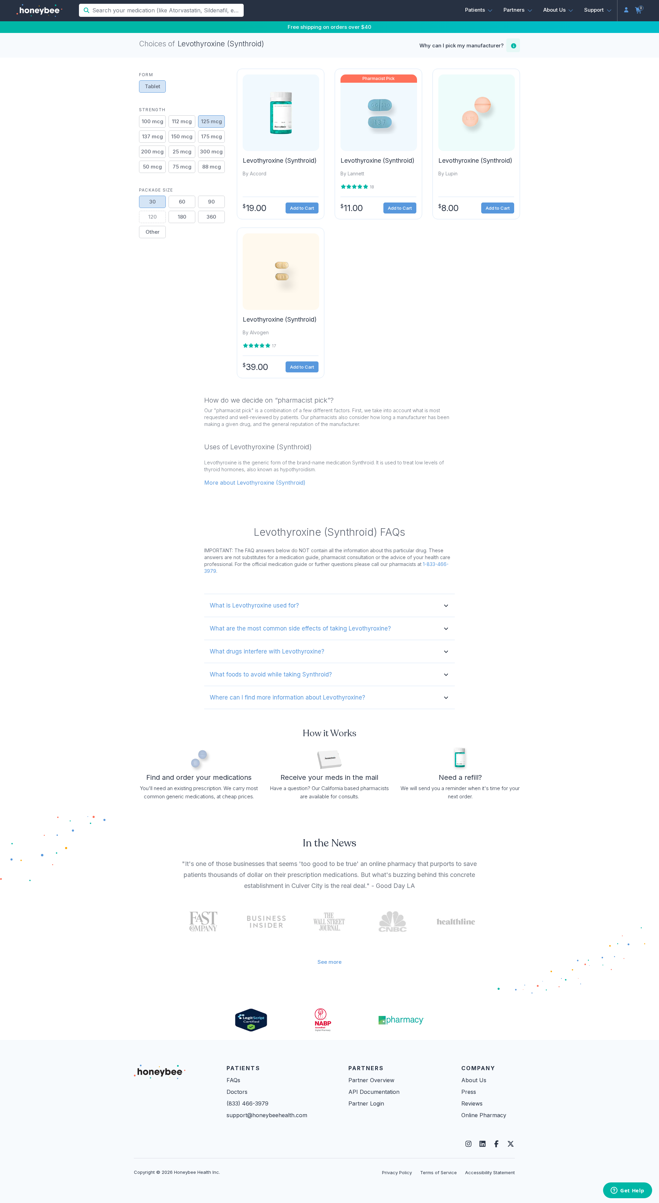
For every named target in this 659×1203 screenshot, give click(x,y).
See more (329, 962)
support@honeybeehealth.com (267, 1115)
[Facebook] (496, 1144)
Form (146, 74)
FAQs (233, 1080)
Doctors (237, 1091)
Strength (152, 109)
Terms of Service (438, 1172)
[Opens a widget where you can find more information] (627, 1191)
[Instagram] (468, 1144)
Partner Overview (371, 1080)
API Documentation (374, 1091)
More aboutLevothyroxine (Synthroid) (254, 482)
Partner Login (366, 1103)
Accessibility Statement (490, 1172)
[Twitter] (510, 1144)
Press (468, 1091)
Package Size (156, 190)
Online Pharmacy (483, 1115)
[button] (479, 10)
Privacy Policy (397, 1172)
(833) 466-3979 (247, 1103)
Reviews (472, 1103)
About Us (473, 1080)
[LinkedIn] (482, 1144)
